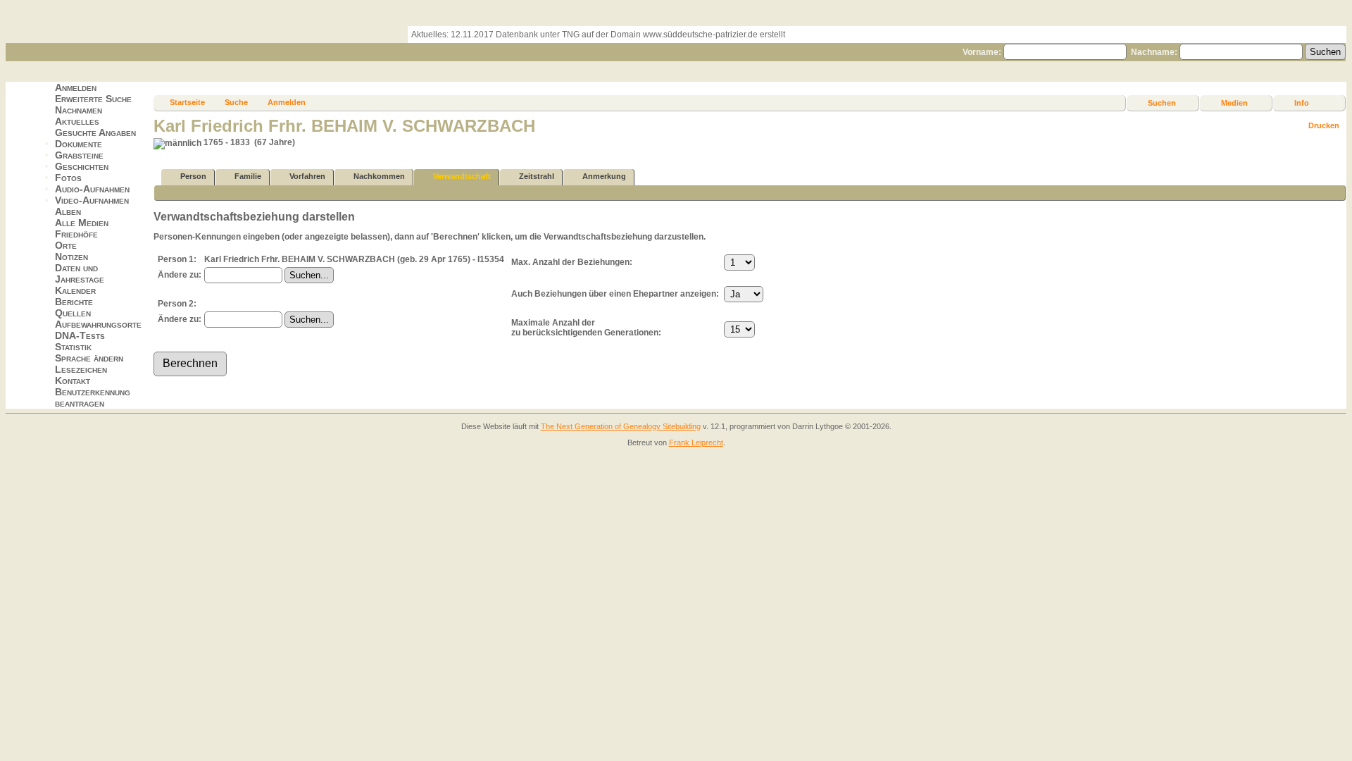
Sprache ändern (89, 358)
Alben (68, 211)
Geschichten (81, 166)
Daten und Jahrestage (79, 273)
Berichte (74, 301)
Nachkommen (379, 176)
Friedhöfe (76, 234)
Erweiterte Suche (93, 98)
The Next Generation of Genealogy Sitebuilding (621, 426)
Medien (1234, 103)
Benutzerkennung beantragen (92, 397)
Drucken (1323, 125)
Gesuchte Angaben (95, 132)
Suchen (1162, 103)
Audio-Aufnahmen (92, 188)
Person (193, 176)
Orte (66, 245)
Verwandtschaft (462, 176)
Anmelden (75, 87)
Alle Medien (81, 222)
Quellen (73, 312)
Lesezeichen (81, 369)
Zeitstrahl (536, 176)
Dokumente (78, 143)
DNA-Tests (80, 335)
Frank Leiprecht (696, 442)
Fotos (68, 177)
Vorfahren (307, 176)
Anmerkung (604, 176)
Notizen (71, 256)
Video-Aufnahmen (92, 200)
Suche (236, 102)
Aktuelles (77, 121)
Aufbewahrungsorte (98, 324)
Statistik (73, 346)
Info (1301, 103)
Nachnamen (78, 110)
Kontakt (72, 380)
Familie (247, 176)
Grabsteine (79, 155)
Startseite (187, 102)
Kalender (75, 290)
